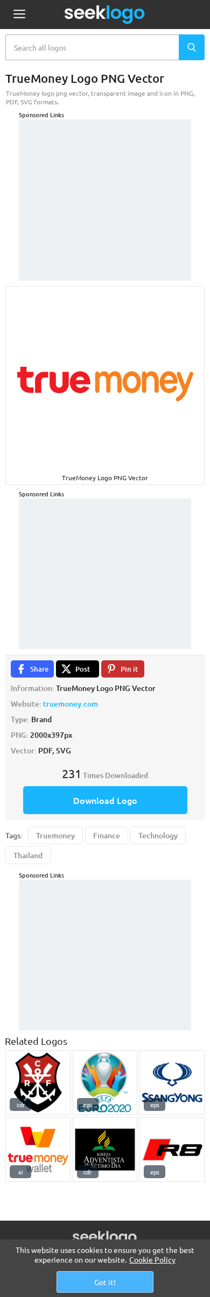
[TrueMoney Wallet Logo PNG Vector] (38, 1149)
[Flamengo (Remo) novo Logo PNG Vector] (38, 1082)
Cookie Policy (152, 1259)
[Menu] (19, 15)
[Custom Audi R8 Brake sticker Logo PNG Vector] (172, 1149)
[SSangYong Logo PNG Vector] (172, 1082)
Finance (106, 835)
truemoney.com (70, 704)
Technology (158, 835)
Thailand (28, 855)
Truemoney (55, 835)
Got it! (105, 1282)
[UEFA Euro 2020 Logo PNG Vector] (105, 1082)
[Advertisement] (105, 186)
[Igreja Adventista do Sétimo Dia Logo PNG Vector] (105, 1149)
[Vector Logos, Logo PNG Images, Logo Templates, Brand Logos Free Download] (105, 14)
